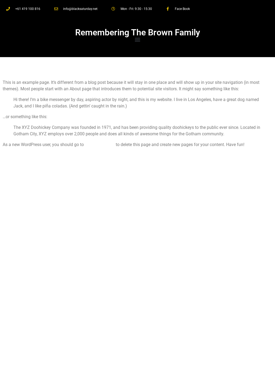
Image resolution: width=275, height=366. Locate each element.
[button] (137, 39)
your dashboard (100, 144)
